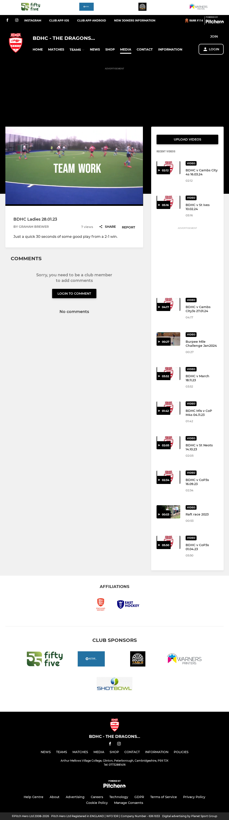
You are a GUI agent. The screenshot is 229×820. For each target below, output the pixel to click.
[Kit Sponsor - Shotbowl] (114, 684)
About (54, 797)
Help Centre (33, 797)
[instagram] (17, 20)
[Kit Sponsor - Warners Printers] (198, 7)
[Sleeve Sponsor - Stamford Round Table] (142, 7)
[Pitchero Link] (215, 22)
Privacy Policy (194, 797)
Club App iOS (59, 20)
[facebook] (7, 20)
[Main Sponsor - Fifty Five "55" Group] (30, 7)
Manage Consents (128, 803)
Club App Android (91, 20)
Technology (118, 797)
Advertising (75, 797)
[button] (37, 49)
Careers (97, 797)
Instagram (32, 20)
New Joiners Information (134, 20)
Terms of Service (163, 797)
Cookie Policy (97, 803)
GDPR (139, 797)
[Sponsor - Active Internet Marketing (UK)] (86, 7)
